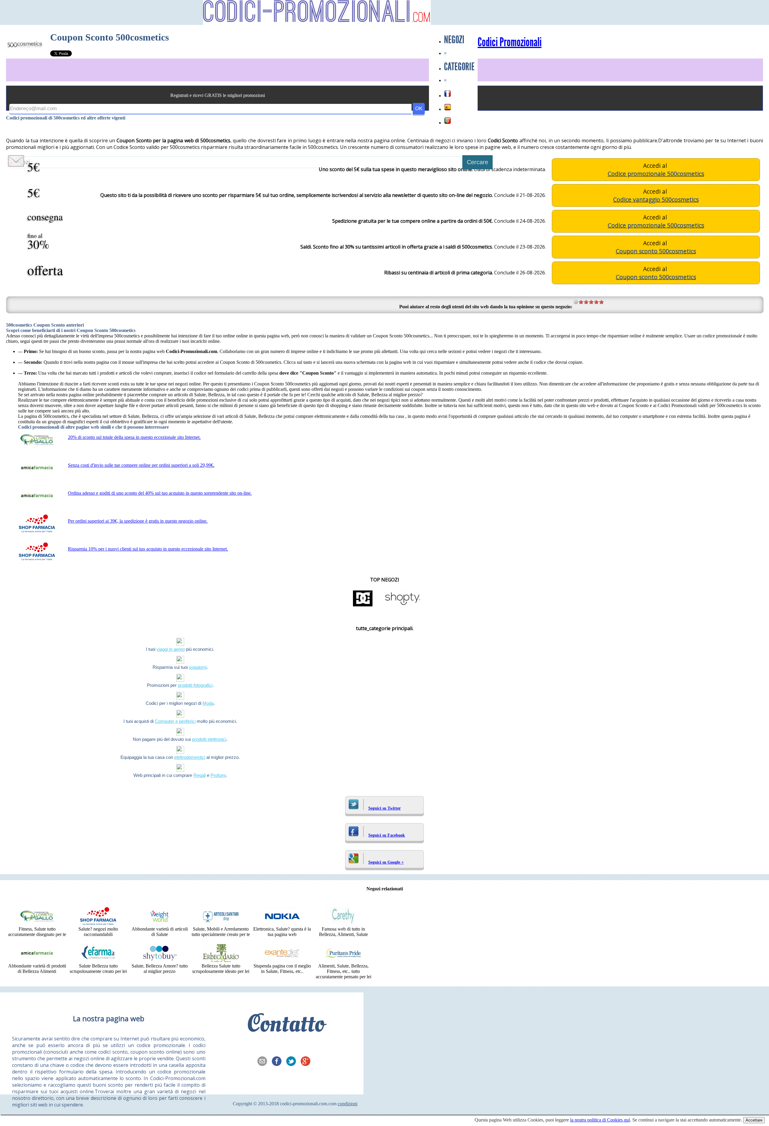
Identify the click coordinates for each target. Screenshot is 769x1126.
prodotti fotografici (195, 685)
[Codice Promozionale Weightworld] (159, 923)
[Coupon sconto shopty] (402, 605)
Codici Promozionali (510, 42)
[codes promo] (447, 93)
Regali (199, 775)
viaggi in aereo (171, 649)
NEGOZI (454, 39)
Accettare (754, 1120)
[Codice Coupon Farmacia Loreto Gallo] (37, 923)
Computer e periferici (175, 721)
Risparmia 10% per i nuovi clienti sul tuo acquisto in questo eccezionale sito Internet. (148, 548)
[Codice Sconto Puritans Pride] (343, 960)
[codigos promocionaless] (447, 107)
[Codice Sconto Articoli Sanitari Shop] (221, 923)
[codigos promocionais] (447, 120)
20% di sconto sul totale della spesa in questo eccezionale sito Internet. (134, 437)
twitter (292, 1061)
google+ (307, 1061)
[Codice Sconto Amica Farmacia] (37, 960)
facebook (278, 1061)
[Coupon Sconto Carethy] (343, 923)
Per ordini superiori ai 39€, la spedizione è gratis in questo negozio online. (138, 521)
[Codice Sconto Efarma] (98, 960)
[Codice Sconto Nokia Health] (282, 923)
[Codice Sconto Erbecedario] (221, 960)
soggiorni (198, 667)
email (264, 1061)
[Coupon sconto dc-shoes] (363, 605)
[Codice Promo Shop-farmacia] (98, 923)
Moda (208, 703)
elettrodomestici (189, 757)
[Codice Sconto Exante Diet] (282, 960)
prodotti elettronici (209, 739)
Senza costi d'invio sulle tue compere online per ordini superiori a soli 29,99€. (141, 465)
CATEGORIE (459, 66)
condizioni (347, 1103)
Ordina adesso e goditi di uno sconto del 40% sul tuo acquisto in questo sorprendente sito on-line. (160, 493)
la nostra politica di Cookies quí (600, 1119)
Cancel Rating (576, 302)
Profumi (218, 775)
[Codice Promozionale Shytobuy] (159, 960)
